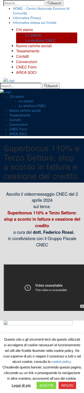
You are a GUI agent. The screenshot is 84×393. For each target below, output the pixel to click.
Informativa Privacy (27, 17)
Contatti (22, 56)
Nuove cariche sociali (34, 45)
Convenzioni (26, 61)
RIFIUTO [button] (67, 385)
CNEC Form (26, 67)
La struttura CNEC (40, 40)
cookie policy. (61, 361)
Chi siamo (24, 29)
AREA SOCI (26, 72)
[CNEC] (9, 80)
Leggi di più (21, 385)
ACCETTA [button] (46, 385)
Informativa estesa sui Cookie (34, 22)
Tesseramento (27, 51)
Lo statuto (33, 35)
